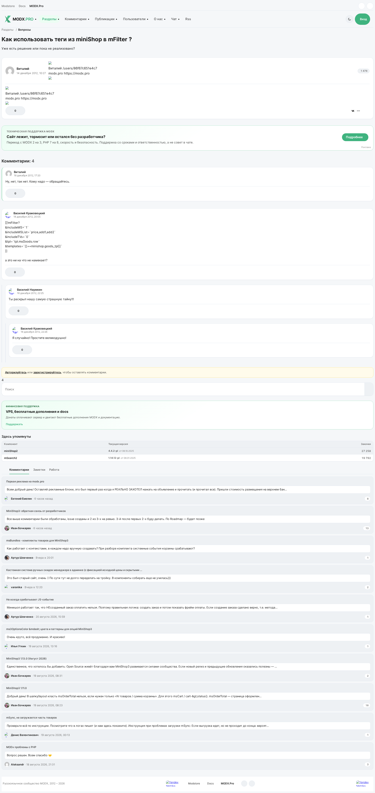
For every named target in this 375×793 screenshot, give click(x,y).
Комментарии (76, 19)
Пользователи (134, 19)
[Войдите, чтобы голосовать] (10, 110)
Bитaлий (23, 69)
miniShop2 (11, 451)
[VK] (370, 6)
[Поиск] (368, 389)
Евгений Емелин (21, 498)
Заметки (39, 469)
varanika (16, 587)
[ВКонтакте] (353, 110)
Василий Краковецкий (29, 213)
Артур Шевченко (22, 557)
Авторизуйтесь (16, 372)
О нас (158, 19)
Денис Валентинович (24, 735)
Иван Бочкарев (21, 528)
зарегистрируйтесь (47, 372)
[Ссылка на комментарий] (357, 193)
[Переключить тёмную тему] (349, 19)
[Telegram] (361, 6)
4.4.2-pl (113, 450)
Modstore (8, 6)
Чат (174, 19)
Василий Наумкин (29, 289)
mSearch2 (10, 458)
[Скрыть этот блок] (369, 129)
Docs (22, 6)
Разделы (49, 19)
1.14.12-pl (114, 457)
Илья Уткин (18, 646)
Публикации (104, 19)
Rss (188, 19)
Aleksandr (17, 764)
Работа (54, 469)
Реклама (366, 147)
